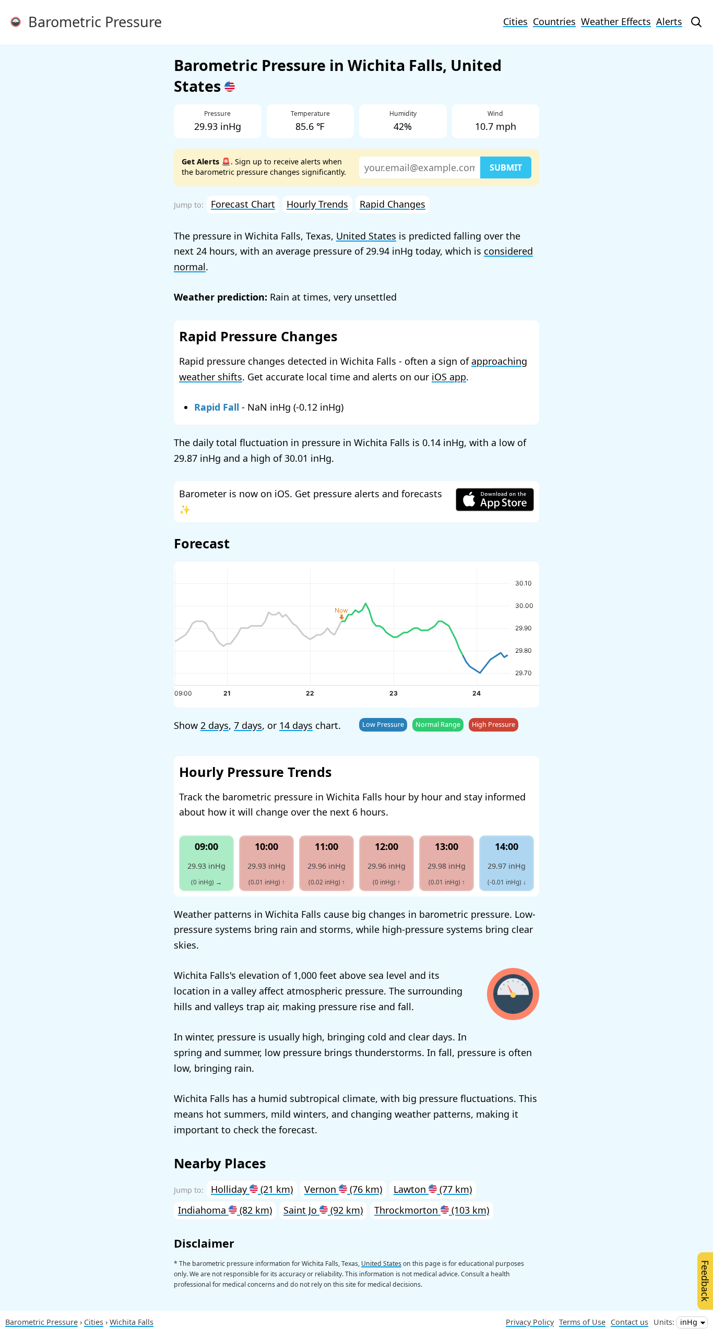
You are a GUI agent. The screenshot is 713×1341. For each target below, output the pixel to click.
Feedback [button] (705, 1281)
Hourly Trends (317, 204)
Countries (554, 21)
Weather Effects (616, 21)
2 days (214, 725)
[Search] (696, 22)
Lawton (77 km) (433, 1189)
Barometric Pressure (91, 21)
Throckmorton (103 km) (431, 1210)
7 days (248, 725)
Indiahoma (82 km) (225, 1210)
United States (366, 236)
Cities (515, 21)
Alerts (669, 21)
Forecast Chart (243, 204)
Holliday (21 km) (252, 1189)
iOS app (449, 376)
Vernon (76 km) (343, 1189)
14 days (296, 725)
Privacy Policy (530, 1322)
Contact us (629, 1322)
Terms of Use (582, 1322)
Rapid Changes (392, 204)
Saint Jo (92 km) (323, 1210)
